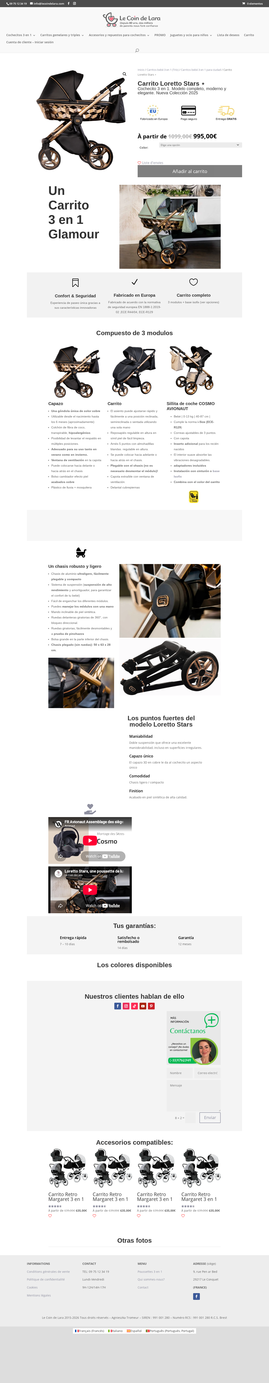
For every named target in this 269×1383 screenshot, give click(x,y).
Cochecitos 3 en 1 (19, 35)
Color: (144, 148)
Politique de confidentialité (46, 1279)
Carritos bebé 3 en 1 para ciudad (201, 70)
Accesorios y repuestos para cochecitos (117, 35)
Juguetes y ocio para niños (189, 35)
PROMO (160, 35)
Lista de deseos (228, 35)
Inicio (141, 70)
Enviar (210, 1117)
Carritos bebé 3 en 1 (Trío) (163, 70)
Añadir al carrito (190, 171)
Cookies (32, 1287)
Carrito (249, 35)
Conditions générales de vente (48, 1272)
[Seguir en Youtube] (143, 1006)
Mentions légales (39, 1295)
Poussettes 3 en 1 (150, 1272)
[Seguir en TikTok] (134, 1006)
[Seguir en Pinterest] (151, 1006)
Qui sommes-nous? (151, 1279)
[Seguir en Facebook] (117, 1006)
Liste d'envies (152, 163)
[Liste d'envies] (50, 1216)
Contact (143, 1287)
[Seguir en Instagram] (126, 1006)
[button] (124, 74)
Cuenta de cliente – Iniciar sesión (30, 42)
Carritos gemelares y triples (60, 35)
